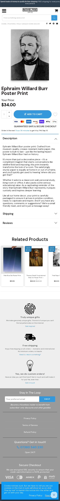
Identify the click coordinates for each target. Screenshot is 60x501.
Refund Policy (30, 432)
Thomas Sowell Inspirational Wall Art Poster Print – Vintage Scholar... (36, 277)
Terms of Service (30, 425)
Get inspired (30, 326)
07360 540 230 (31, 447)
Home (3, 24)
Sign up (47, 399)
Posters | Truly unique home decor (24, 24)
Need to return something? (30, 354)
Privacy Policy (30, 418)
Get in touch (30, 383)
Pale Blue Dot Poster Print (12, 275)
